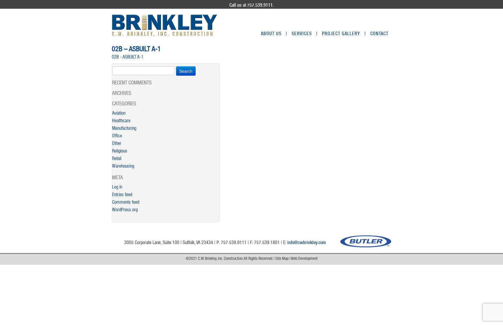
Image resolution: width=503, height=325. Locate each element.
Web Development (304, 259)
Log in (117, 187)
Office (117, 136)
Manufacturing (124, 129)
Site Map (281, 259)
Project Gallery (344, 34)
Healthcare (121, 121)
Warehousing (123, 166)
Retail (116, 159)
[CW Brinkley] (164, 25)
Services (305, 34)
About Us (274, 34)
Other (116, 144)
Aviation (118, 113)
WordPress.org (125, 210)
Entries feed (122, 195)
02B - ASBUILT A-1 (128, 57)
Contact (379, 34)
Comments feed (125, 202)
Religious (119, 151)
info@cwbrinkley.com (306, 243)
